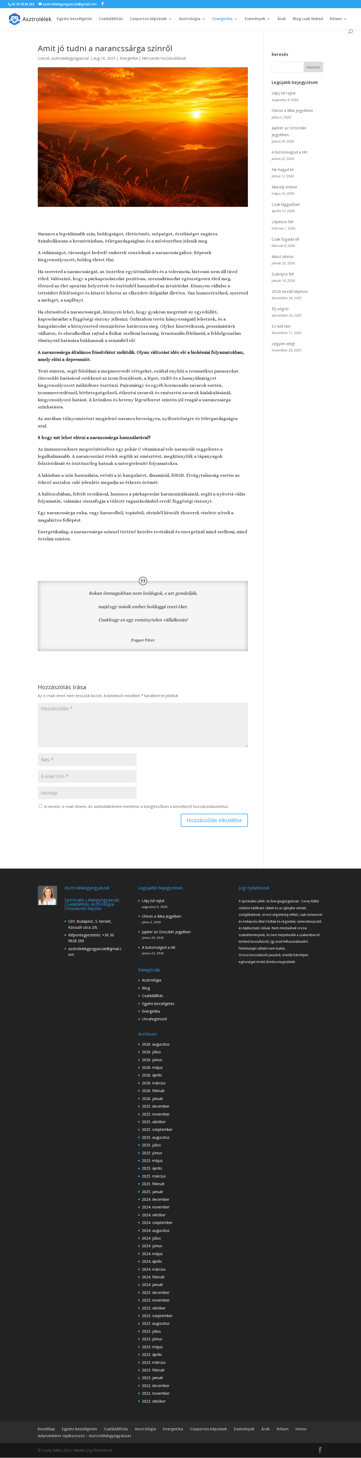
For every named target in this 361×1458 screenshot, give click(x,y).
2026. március (154, 1082)
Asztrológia (189, 19)
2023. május (152, 1346)
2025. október (154, 1121)
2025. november (156, 1114)
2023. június (152, 1338)
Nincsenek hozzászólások (164, 58)
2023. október (154, 1308)
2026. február (153, 1090)
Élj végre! (280, 308)
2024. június (152, 1245)
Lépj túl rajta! (283, 93)
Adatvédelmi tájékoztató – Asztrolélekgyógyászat (84, 1435)
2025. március (154, 1176)
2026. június (152, 1059)
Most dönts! (283, 256)
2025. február (153, 1183)
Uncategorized (154, 1018)
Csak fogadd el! (285, 239)
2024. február (153, 1276)
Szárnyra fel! (283, 274)
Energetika (222, 19)
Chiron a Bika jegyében (292, 110)
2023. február (153, 1370)
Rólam (336, 19)
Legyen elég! (283, 343)
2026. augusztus (156, 1044)
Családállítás (111, 19)
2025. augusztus (156, 1137)
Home (300, 1428)
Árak (281, 19)
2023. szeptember (157, 1315)
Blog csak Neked (308, 19)
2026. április (152, 1075)
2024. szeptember (157, 1222)
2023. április (152, 1354)
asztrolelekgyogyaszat (70, 58)
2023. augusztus (156, 1323)
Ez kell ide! (281, 326)
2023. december (155, 1292)
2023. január (152, 1377)
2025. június (152, 1152)
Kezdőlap (46, 1428)
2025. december (155, 1106)
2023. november (156, 1300)
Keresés (313, 67)
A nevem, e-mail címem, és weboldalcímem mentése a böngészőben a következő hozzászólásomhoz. (136, 806)
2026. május (152, 1067)
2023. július (151, 1331)
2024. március (154, 1269)
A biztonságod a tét (290, 152)
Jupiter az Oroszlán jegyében (166, 931)
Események (255, 19)
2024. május (152, 1253)
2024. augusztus (156, 1230)
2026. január (152, 1098)
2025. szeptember (157, 1129)
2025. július (151, 1144)
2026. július (151, 1051)
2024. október (154, 1214)
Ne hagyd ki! (283, 169)
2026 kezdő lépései (290, 291)
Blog (146, 987)
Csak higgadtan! (286, 204)
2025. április (152, 1168)
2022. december (155, 1385)
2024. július (151, 1238)
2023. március (154, 1362)
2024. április (152, 1261)
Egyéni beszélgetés (74, 19)
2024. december (155, 1199)
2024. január (152, 1284)
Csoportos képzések (148, 19)
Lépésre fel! (282, 221)
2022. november (156, 1393)
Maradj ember (285, 186)
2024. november (156, 1206)
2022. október (154, 1401)
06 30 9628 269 (23, 4)
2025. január (152, 1191)
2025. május (152, 1160)
